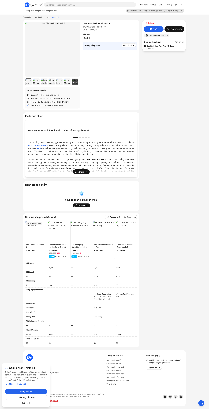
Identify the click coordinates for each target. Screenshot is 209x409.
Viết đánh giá (82, 205)
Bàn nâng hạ (36, 11)
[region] (52, 81)
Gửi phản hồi (152, 368)
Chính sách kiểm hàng (115, 377)
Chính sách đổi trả (113, 363)
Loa (39, 148)
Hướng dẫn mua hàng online (117, 380)
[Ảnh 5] (59, 81)
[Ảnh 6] (67, 81)
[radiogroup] (164, 47)
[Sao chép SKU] (105, 27)
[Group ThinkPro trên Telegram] (181, 397)
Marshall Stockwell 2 (38, 145)
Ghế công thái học (49, 11)
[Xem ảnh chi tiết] (52, 49)
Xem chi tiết (179, 42)
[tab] (75, 137)
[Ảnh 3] (44, 81)
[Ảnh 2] (36, 81)
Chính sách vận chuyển (115, 367)
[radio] (145, 46)
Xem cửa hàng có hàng (158, 35)
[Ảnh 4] (51, 81)
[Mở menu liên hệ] (201, 403)
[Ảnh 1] (28, 81)
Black (86, 38)
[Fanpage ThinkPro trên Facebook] (165, 397)
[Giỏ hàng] (181, 4)
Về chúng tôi (111, 384)
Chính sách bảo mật (114, 370)
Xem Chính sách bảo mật (15, 384)
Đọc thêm (79, 172)
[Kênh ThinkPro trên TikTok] (176, 397)
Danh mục (38, 5)
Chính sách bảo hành (114, 360)
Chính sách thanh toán (115, 374)
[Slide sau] (130, 134)
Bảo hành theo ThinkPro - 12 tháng (160, 46)
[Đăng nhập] (176, 4)
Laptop (27, 11)
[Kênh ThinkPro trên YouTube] (170, 397)
